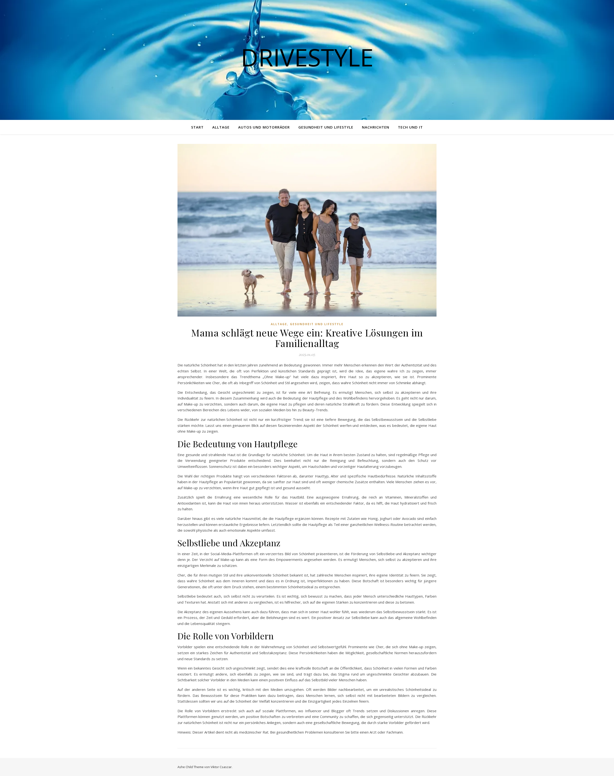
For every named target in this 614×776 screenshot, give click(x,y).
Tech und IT (410, 127)
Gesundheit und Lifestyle (325, 127)
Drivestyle (307, 57)
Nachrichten (375, 127)
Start (197, 127)
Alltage (221, 127)
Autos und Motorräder (264, 127)
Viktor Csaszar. (221, 767)
